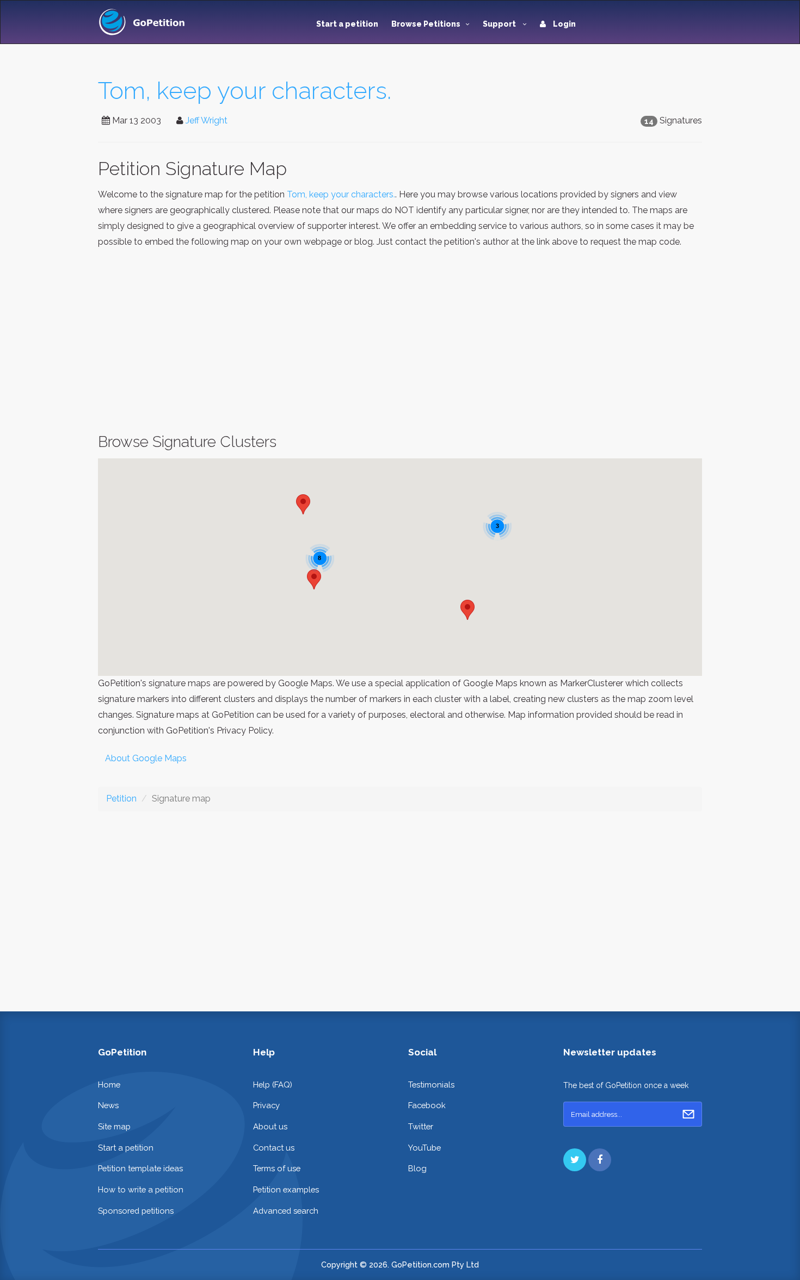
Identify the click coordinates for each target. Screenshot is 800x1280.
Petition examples (286, 1189)
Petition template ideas (140, 1168)
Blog (417, 1168)
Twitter (420, 1126)
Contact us (273, 1147)
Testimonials (431, 1084)
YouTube (424, 1147)
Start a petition (347, 24)
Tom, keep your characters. (244, 90)
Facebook (427, 1105)
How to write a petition (140, 1189)
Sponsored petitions (136, 1210)
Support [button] (500, 24)
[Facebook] (599, 1159)
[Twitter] (574, 1159)
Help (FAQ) (272, 1084)
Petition (121, 798)
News (108, 1105)
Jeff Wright (206, 120)
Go (688, 1114)
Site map (114, 1126)
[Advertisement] (400, 341)
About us (270, 1126)
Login (563, 24)
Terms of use (276, 1168)
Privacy (266, 1105)
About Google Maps (146, 758)
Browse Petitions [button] (425, 24)
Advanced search (285, 1210)
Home (109, 1084)
